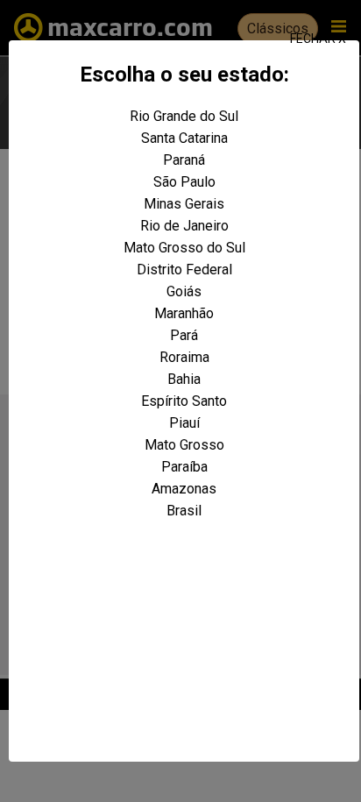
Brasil (184, 510)
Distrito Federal (184, 269)
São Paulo (184, 182)
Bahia (184, 379)
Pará (184, 335)
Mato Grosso (184, 444)
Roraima (184, 357)
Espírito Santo (184, 401)
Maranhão (184, 313)
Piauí (184, 423)
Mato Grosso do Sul (184, 247)
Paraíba (184, 466)
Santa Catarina (184, 138)
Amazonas (184, 488)
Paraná (184, 160)
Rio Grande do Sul (184, 116)
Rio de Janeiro (184, 225)
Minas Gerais (184, 203)
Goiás (184, 291)
